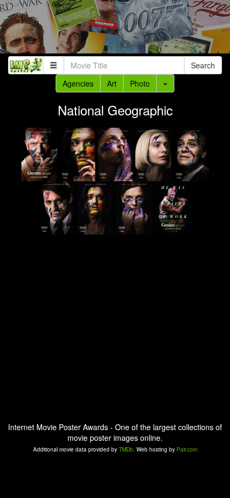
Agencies (78, 83)
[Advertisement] (115, 29)
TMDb (126, 449)
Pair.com (187, 449)
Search (203, 65)
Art (112, 83)
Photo (140, 83)
